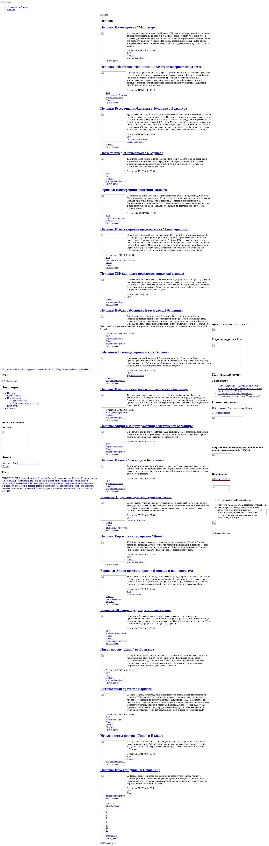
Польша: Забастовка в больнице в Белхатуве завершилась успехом (151, 67)
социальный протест (33, 488)
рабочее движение (61, 486)
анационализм (134, 594)
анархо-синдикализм (78, 481)
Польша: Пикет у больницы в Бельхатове (132, 460)
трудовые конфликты (73, 488)
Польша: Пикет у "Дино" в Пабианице (130, 770)
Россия (18, 481)
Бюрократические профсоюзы (120, 260)
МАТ (4, 481)
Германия (42, 478)
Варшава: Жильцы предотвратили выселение (135, 610)
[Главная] (6, 2)
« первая (110, 803)
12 (107, 831)
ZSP (16, 478)
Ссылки (11, 408)
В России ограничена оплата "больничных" (239, 396)
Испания (76, 478)
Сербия (25, 481)
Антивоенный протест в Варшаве (126, 689)
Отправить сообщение (17, 7)
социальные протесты (12, 488)
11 (107, 828)
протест (31, 486)
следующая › (112, 836)
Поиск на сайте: (9, 463)
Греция (50, 478)
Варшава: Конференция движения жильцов (133, 190)
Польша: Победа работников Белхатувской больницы (141, 310)
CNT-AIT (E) (8, 478)
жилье (109, 523)
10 (107, 826)
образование (21, 486)
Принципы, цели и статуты (26, 403)
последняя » (111, 838)
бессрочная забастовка (116, 95)
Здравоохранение (63, 478)
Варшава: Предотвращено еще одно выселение (136, 497)
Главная (104, 15)
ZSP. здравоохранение (116, 412)
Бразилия (23, 478)
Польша (11, 481)
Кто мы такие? (14, 395)
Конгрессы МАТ (21, 401)
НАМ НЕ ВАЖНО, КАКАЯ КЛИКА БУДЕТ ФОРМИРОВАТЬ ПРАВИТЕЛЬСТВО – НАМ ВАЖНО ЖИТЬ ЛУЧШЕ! (240, 388)
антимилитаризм (10, 483)
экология (88, 488)
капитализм (71, 483)
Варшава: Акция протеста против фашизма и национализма (146, 570)
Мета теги (6, 491)
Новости (11, 393)
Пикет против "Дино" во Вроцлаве (127, 649)
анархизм (52, 481)
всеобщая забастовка (28, 483)
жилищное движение (116, 633)
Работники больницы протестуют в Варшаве (134, 352)
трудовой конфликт (52, 488)
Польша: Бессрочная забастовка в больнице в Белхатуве (143, 108)
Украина (34, 481)
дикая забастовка (47, 483)
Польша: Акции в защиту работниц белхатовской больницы (146, 426)
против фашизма (44, 486)
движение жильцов (115, 218)
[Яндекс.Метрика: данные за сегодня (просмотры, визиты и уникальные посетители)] (221, 533)
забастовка (60, 483)
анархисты (62, 481)
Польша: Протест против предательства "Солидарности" (144, 229)
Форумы (11, 9)
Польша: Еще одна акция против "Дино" (132, 536)
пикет (109, 176)
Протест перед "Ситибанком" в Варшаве (131, 153)
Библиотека (12, 406)
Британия (32, 478)
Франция (43, 481)
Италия (93, 478)
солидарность (87, 486)
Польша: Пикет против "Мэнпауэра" (128, 27)
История (85, 478)
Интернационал (14, 398)
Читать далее (112, 61)
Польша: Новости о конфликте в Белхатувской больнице (144, 389)
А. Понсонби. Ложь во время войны (235, 393)
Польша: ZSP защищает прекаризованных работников (142, 273)
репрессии (75, 486)
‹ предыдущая (112, 805)
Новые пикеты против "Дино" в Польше (131, 735)
